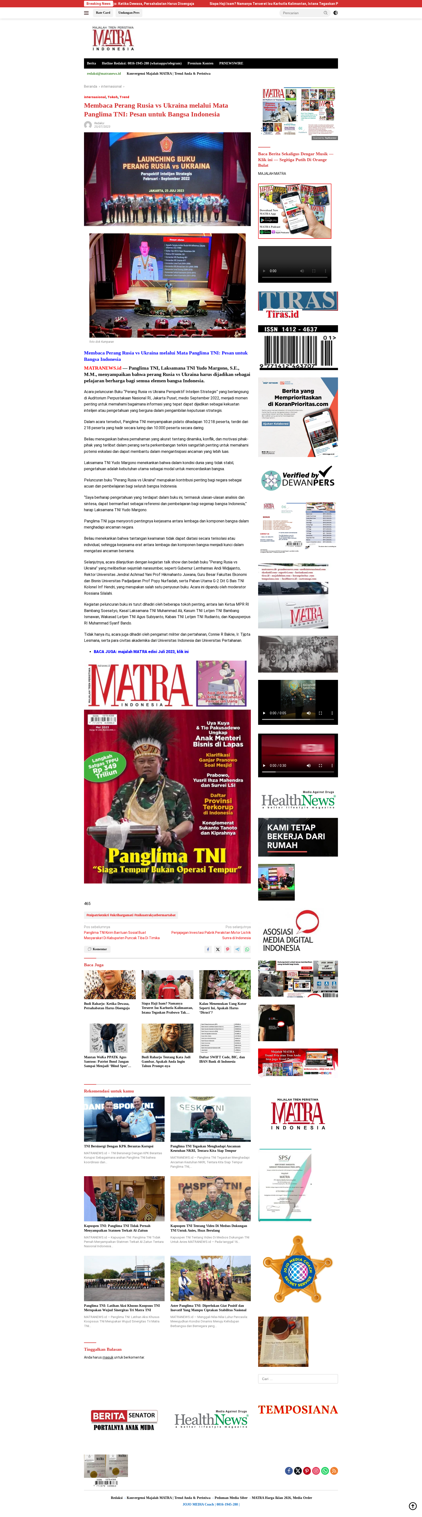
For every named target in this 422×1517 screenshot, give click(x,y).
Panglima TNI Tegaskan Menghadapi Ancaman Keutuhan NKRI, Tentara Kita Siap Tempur (205, 1148)
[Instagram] (316, 1471)
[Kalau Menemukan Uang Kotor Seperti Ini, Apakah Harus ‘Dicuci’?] (225, 984)
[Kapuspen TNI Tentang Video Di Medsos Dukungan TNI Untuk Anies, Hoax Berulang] (210, 1198)
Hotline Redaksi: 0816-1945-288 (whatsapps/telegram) (142, 63)
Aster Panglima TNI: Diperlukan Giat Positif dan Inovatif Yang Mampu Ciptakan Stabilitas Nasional (208, 1308)
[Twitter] (298, 1471)
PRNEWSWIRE (231, 63)
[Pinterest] (307, 1471)
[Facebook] (289, 1471)
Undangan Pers (128, 12)
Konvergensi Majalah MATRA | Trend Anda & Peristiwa (169, 73)
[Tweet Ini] (218, 949)
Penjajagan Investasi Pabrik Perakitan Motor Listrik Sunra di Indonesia (211, 932)
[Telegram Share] (237, 949)
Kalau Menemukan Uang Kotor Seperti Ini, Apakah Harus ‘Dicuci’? (222, 1008)
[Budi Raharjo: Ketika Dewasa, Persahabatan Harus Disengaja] (110, 984)
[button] (326, 13)
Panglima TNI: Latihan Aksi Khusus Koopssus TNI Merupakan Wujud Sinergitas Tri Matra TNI (122, 1308)
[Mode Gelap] (335, 13)
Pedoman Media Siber (231, 1498)
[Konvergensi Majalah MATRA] (112, 38)
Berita (91, 63)
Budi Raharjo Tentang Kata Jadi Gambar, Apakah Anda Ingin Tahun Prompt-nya (166, 1061)
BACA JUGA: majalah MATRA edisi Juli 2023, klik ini (141, 651)
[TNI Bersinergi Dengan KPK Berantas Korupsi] (124, 1119)
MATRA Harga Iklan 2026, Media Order (282, 1498)
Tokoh (112, 97)
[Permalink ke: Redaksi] (88, 125)
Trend (124, 97)
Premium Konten (200, 63)
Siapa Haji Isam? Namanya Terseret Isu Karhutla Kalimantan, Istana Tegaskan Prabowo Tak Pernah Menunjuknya (211, 4)
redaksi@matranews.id (104, 73)
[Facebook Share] (208, 949)
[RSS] (334, 1471)
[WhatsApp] (325, 1471)
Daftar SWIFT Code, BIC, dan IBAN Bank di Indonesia (222, 1059)
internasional (95, 97)
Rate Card (103, 12)
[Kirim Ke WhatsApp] (247, 949)
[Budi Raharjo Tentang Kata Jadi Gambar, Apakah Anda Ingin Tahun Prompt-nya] (167, 1038)
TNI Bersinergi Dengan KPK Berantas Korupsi (118, 1146)
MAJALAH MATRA (272, 174)
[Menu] (87, 13)
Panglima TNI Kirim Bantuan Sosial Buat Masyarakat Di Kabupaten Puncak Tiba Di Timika (122, 932)
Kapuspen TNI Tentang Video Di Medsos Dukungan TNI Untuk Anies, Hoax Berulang (208, 1228)
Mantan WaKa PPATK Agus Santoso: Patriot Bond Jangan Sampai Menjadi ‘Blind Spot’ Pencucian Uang (106, 1062)
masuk (108, 1357)
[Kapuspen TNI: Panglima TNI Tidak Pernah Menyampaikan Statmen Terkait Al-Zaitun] (124, 1198)
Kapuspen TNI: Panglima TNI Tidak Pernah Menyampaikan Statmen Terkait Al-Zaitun (117, 1228)
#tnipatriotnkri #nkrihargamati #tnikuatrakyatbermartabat (131, 915)
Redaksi (99, 123)
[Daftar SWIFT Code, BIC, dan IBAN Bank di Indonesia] (225, 1038)
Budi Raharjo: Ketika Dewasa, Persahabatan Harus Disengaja (107, 1006)
